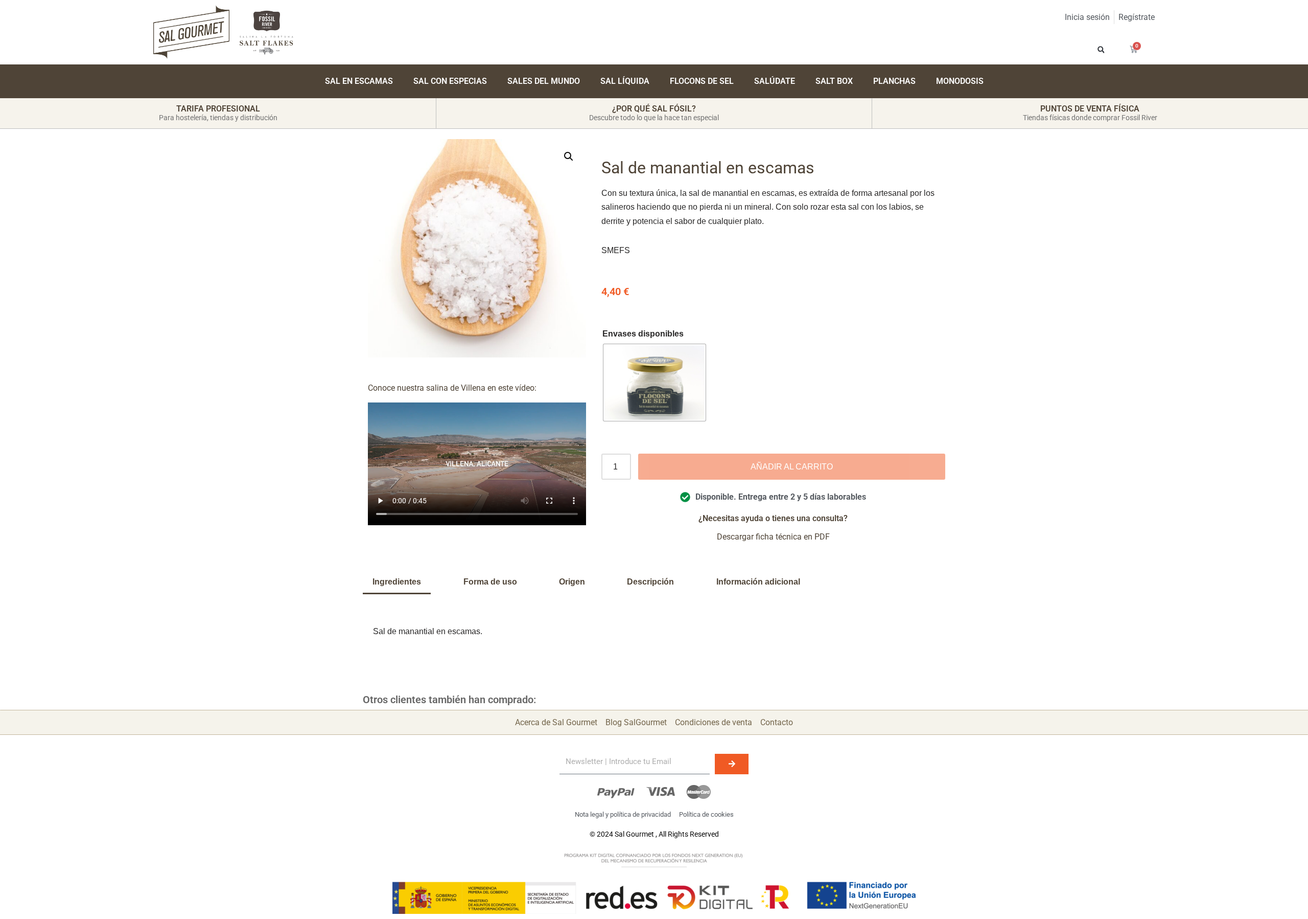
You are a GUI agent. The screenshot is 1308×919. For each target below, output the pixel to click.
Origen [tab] (572, 581)
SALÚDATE (774, 81)
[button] (1100, 49)
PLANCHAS (894, 81)
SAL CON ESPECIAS (450, 81)
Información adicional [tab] (758, 581)
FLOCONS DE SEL (702, 81)
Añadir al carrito (792, 466)
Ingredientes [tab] (396, 581)
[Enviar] (732, 764)
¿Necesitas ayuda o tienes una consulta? (773, 518)
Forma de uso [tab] (490, 581)
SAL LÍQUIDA (624, 81)
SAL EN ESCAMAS (359, 81)
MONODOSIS (960, 81)
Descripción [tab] (650, 581)
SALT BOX (834, 81)
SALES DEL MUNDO (543, 81)
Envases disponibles (643, 333)
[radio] (654, 382)
